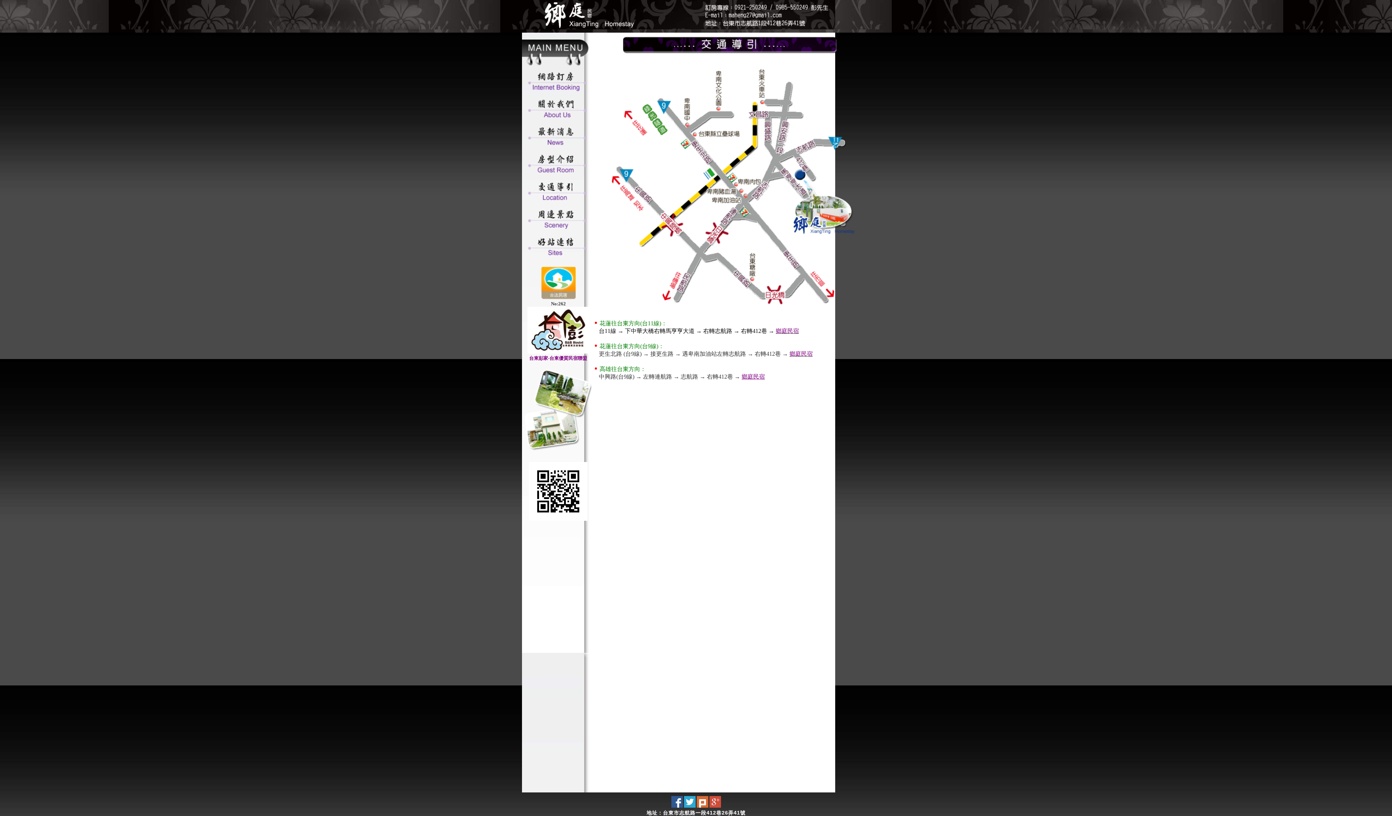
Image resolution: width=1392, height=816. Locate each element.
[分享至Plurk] (702, 806)
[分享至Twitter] (690, 806)
